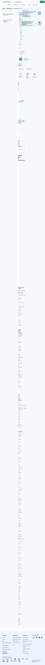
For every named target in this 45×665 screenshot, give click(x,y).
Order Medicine (5, 647)
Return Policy (25, 651)
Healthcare (15, 4)
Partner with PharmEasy (6, 642)
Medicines (9, 8)
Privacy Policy (25, 639)
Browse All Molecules (17, 639)
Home (3, 8)
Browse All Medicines (17, 637)
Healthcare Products (6, 649)
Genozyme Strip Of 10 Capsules (18, 8)
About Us (4, 637)
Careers (3, 639)
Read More (21, 33)
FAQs (14, 644)
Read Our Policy (5, 15)
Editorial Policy (25, 637)
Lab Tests (23, 4)
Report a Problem (6, 22)
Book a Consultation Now (27, 25)
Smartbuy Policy (26, 653)
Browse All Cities (16, 640)
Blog (3, 640)
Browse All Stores (16, 642)
